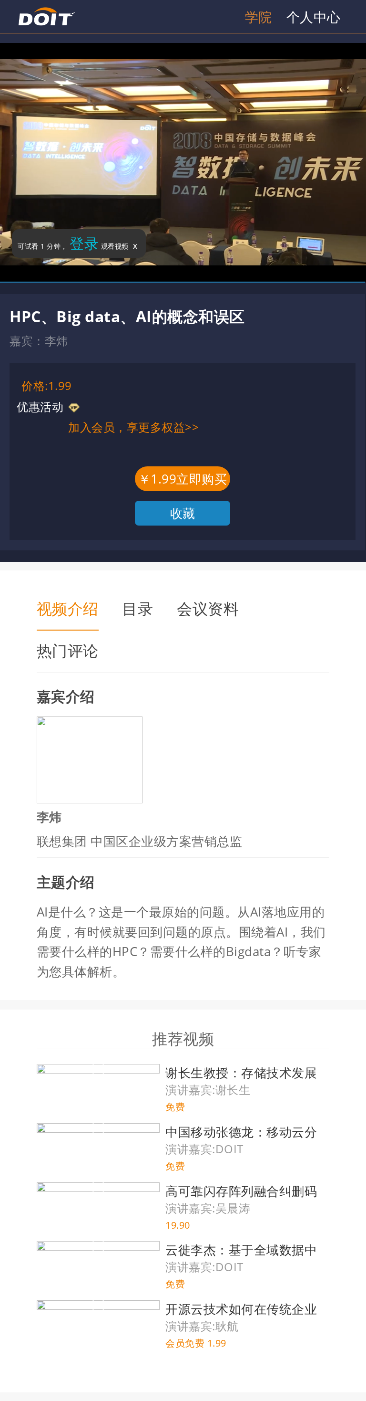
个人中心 (313, 17)
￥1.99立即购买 (182, 478)
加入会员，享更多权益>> (133, 427)
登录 (84, 243)
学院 (258, 17)
